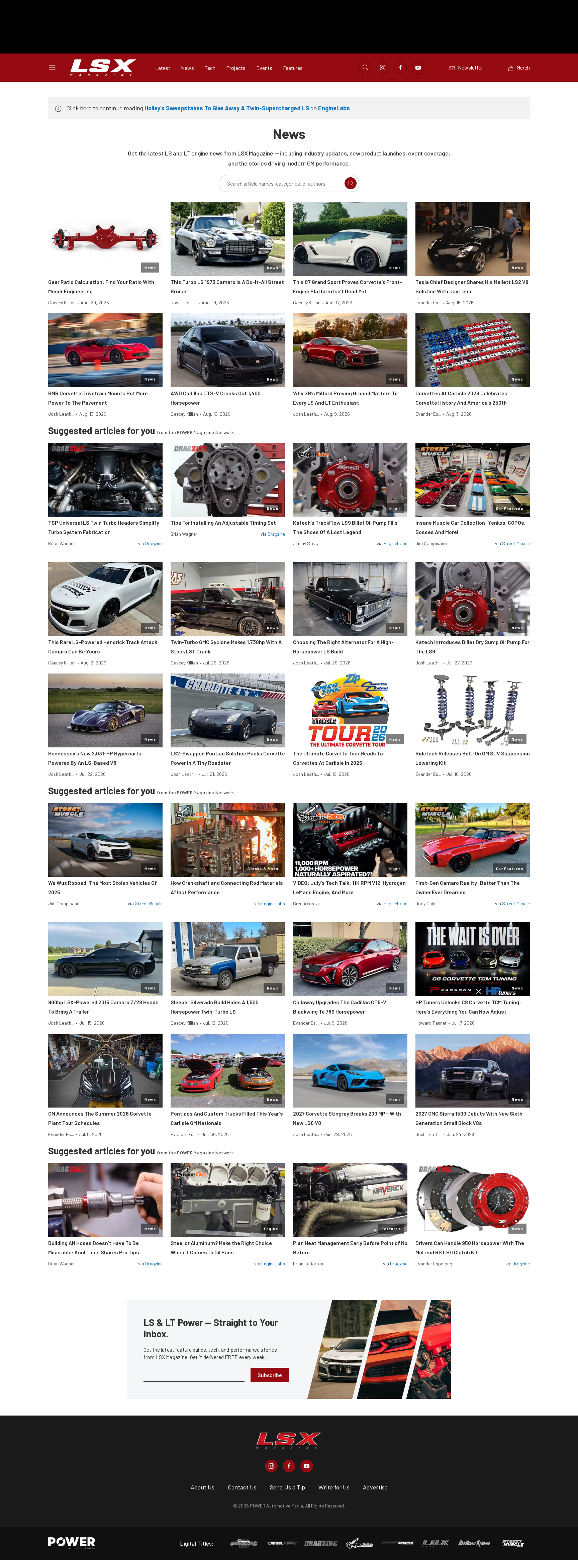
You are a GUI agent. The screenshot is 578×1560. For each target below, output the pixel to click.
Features (293, 68)
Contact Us (242, 1487)
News (187, 68)
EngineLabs (334, 108)
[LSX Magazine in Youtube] (306, 1466)
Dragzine (154, 543)
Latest (162, 68)
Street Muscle (516, 543)
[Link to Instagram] (382, 67)
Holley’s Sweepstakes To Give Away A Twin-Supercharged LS (226, 108)
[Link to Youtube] (418, 67)
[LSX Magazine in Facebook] (289, 1466)
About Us (202, 1487)
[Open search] (365, 67)
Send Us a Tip (287, 1487)
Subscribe (270, 1375)
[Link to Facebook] (400, 67)
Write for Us (334, 1487)
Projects (236, 68)
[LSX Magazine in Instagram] (271, 1466)
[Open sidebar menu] (52, 67)
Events (264, 68)
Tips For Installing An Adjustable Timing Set (223, 522)
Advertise (375, 1487)
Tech (210, 68)
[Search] (351, 183)
